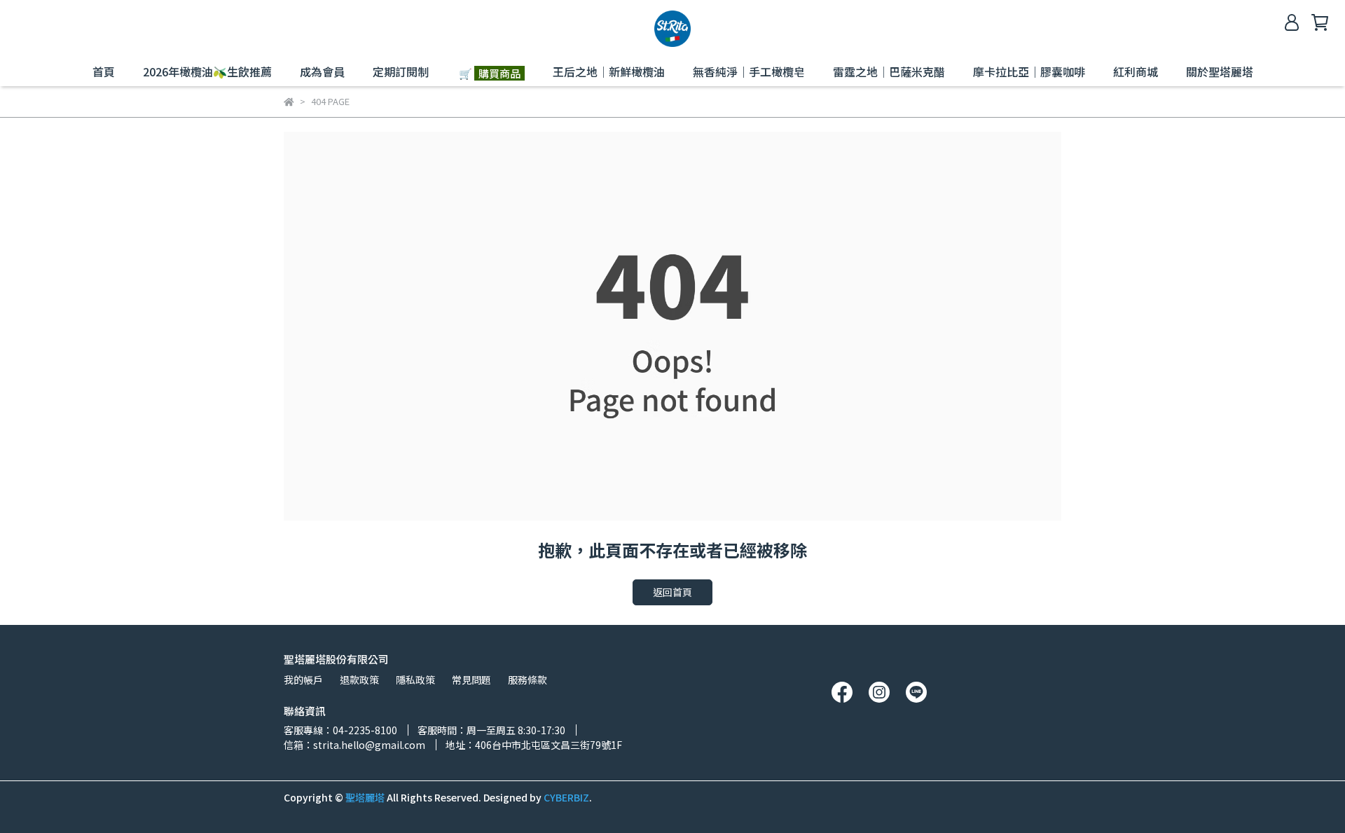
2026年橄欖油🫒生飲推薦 (207, 71)
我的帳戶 (303, 680)
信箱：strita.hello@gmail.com (354, 745)
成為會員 (322, 71)
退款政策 (359, 680)
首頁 (103, 71)
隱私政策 (415, 680)
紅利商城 (1135, 71)
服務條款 (527, 680)
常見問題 (471, 680)
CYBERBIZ (566, 797)
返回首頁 (672, 592)
